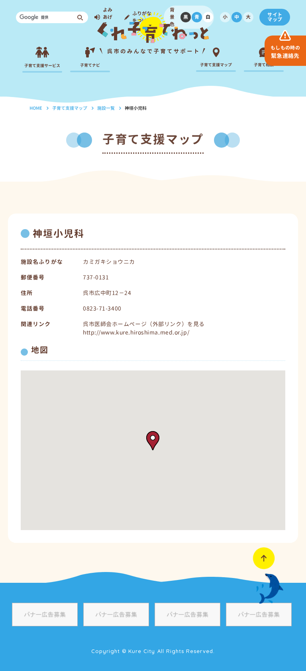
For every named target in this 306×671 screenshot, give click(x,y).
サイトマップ (274, 17)
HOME (35, 108)
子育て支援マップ (69, 108)
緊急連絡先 (285, 51)
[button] (153, 440)
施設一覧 (106, 108)
